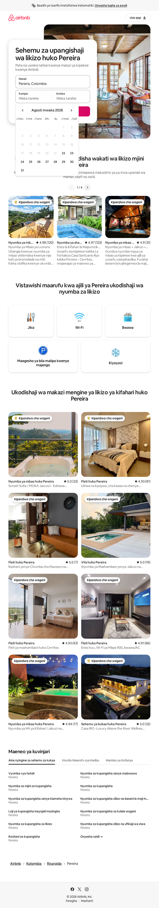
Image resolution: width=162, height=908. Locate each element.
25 (30, 162)
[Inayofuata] (87, 187)
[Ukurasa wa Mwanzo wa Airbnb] (19, 17)
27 (47, 162)
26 (38, 162)
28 (55, 162)
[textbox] (34, 98)
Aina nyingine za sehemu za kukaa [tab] (31, 760)
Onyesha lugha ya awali (111, 5)
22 (63, 153)
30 (72, 162)
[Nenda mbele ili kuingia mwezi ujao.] (71, 110)
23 (71, 153)
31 (22, 170)
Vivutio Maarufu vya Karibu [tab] (80, 760)
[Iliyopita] (71, 187)
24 (22, 162)
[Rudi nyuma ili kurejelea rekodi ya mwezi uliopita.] (23, 110)
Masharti (87, 901)
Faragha (71, 901)
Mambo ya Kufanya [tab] (119, 760)
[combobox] (53, 83)
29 (63, 162)
